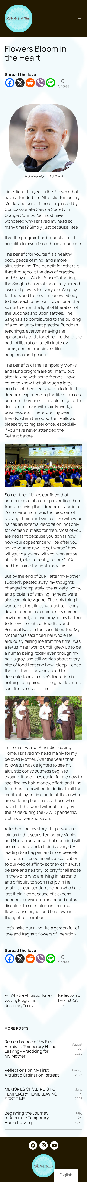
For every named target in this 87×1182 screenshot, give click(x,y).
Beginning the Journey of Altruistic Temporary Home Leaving (27, 1118)
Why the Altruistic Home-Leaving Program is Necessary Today (28, 1000)
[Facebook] (9, 82)
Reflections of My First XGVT (69, 998)
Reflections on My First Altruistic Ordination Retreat (32, 1072)
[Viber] (40, 82)
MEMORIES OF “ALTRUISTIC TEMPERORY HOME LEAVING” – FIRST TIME (33, 1094)
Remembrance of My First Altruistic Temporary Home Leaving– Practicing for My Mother (30, 1048)
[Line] (50, 82)
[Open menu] (79, 18)
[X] (20, 82)
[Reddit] (30, 82)
